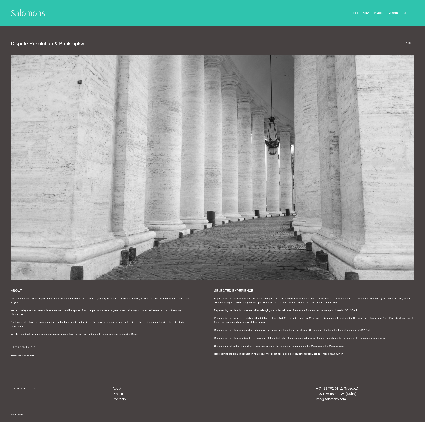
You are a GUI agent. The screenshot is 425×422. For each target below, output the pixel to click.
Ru (404, 12)
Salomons (28, 12)
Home (355, 12)
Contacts (393, 12)
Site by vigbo (17, 414)
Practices (379, 12)
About (366, 12)
